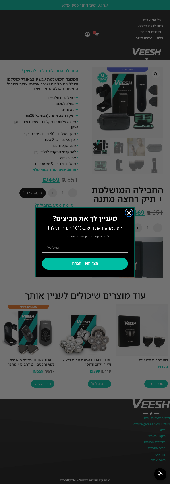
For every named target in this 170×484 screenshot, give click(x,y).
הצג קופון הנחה (85, 263)
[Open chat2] (160, 474)
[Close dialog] (129, 213)
